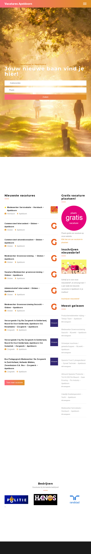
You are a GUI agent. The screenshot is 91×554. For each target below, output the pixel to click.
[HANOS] (16, 499)
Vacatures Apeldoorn (18, 3)
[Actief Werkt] (74, 500)
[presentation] (5, 506)
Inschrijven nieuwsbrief (70, 299)
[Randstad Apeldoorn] (45, 499)
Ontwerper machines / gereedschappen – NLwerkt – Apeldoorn (72, 346)
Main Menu (84, 3)
